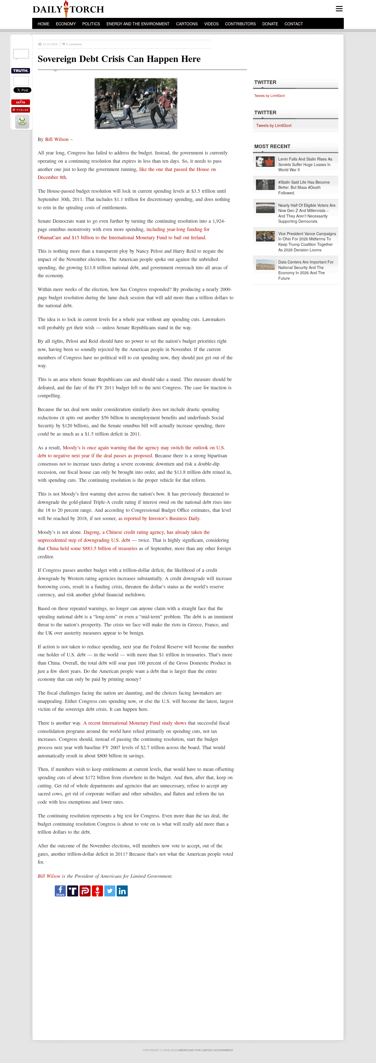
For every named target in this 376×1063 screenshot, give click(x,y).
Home (43, 23)
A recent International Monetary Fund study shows (134, 722)
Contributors (240, 23)
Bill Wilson (57, 139)
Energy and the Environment (138, 23)
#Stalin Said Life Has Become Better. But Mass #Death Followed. (304, 187)
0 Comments (74, 44)
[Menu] (339, 8)
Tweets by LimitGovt (269, 95)
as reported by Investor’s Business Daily (158, 518)
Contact (294, 23)
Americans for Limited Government (205, 1050)
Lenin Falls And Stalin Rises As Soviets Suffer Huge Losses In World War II (305, 164)
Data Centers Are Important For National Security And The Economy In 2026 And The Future (306, 270)
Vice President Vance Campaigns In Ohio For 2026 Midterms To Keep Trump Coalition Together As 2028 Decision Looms (307, 241)
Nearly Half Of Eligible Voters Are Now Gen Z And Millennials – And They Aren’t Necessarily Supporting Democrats (307, 213)
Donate (270, 23)
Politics (91, 23)
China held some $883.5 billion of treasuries (92, 548)
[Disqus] (137, 966)
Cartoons (187, 23)
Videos (211, 23)
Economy (66, 23)
